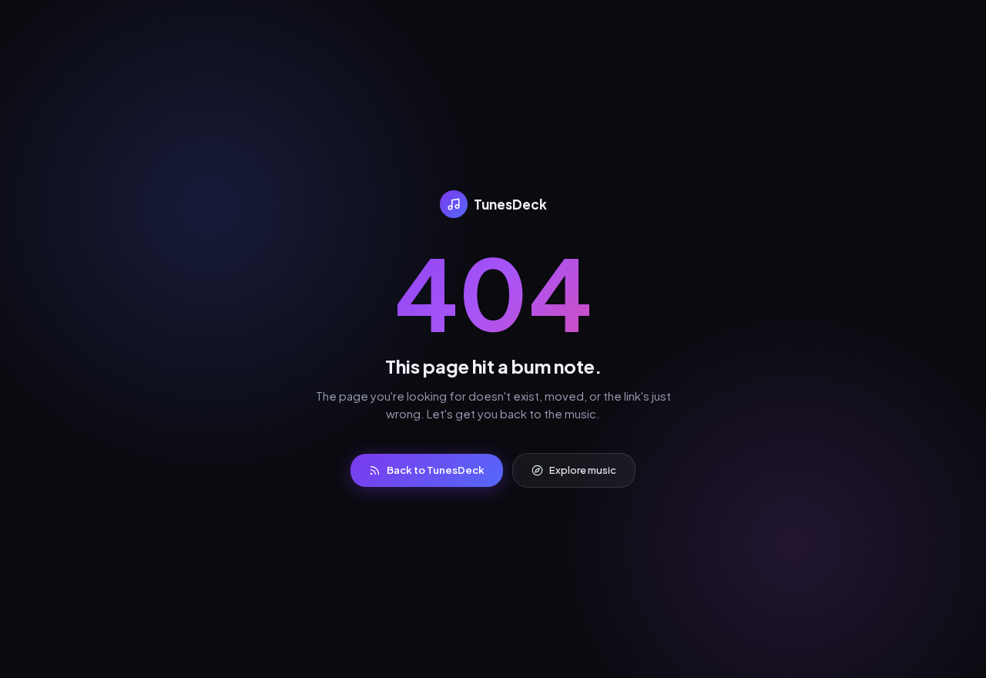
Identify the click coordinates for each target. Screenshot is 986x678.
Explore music (582, 470)
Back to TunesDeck (436, 470)
